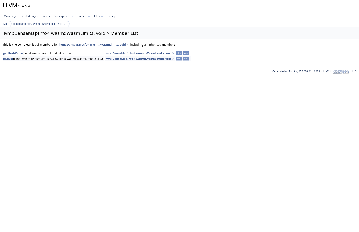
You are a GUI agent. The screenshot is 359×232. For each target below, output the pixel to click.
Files (97, 16)
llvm (5, 23)
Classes (82, 16)
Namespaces (61, 16)
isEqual (8, 59)
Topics (46, 16)
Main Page (10, 16)
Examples (113, 16)
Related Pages (29, 16)
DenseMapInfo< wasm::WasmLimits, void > (39, 23)
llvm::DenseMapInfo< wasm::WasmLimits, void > (93, 45)
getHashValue (13, 53)
